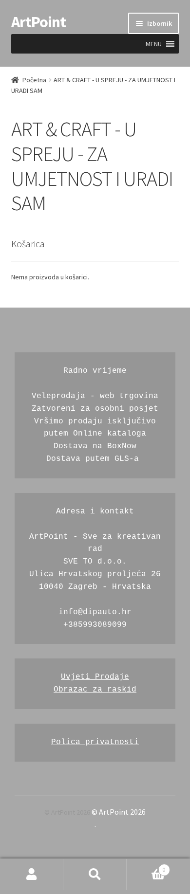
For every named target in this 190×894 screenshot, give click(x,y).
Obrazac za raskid (95, 689)
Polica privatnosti (95, 742)
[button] (154, 44)
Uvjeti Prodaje (95, 677)
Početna (34, 79)
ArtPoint (38, 22)
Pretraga (95, 874)
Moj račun (31, 874)
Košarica (146, 867)
